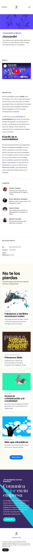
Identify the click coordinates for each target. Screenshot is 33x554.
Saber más (9, 519)
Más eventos (16, 457)
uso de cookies (22, 543)
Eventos (4, 7)
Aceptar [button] (5, 549)
